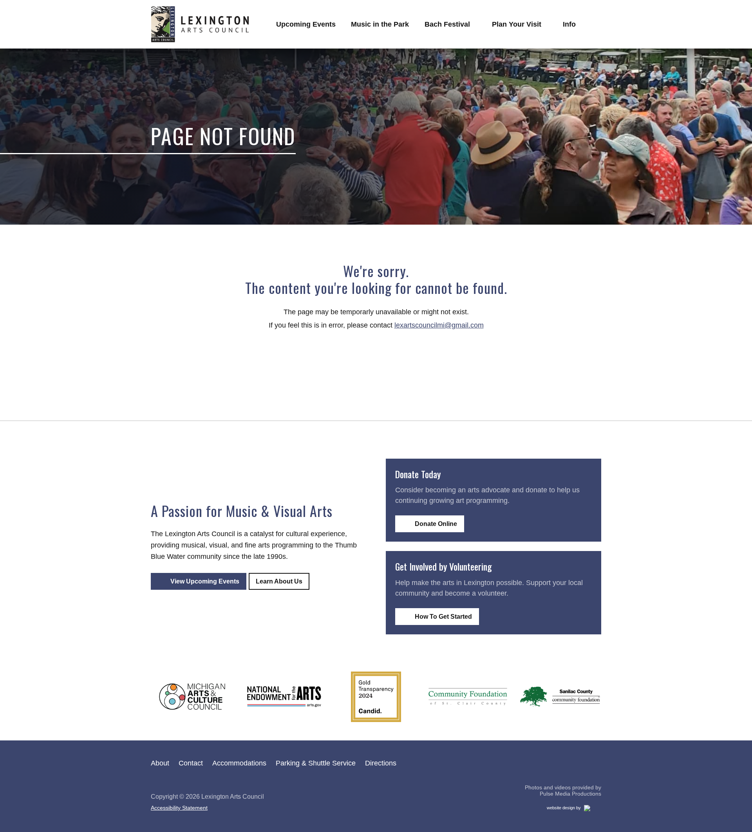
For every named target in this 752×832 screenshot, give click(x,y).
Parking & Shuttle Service (316, 763)
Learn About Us (279, 581)
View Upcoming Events (204, 581)
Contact (191, 763)
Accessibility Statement (179, 808)
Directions (380, 763)
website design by (572, 809)
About (160, 763)
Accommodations (239, 763)
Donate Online (436, 523)
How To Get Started (443, 616)
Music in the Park (380, 24)
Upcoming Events (306, 24)
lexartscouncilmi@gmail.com (439, 325)
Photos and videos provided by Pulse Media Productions (563, 790)
